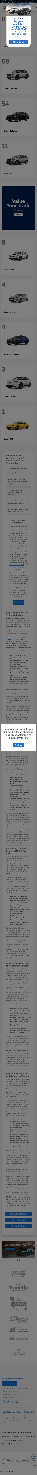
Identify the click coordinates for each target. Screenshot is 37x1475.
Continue (18, 745)
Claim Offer (18, 42)
